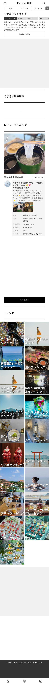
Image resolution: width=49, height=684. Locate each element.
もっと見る (24, 300)
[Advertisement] (24, 63)
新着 (10, 8)
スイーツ (43, 18)
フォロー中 (24, 8)
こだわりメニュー (31, 18)
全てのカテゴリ (10, 18)
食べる (20, 18)
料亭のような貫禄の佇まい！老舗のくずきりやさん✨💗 (28, 185)
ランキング (38, 8)
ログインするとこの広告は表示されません (23, 662)
